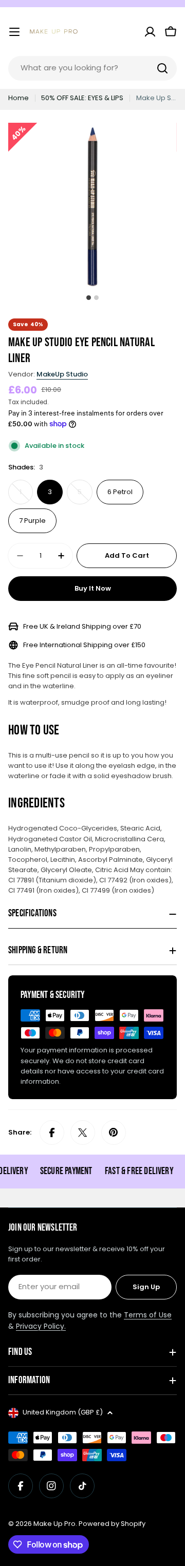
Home (18, 98)
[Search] (162, 68)
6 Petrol (120, 492)
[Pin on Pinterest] (113, 1132)
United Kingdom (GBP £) (63, 1412)
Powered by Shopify (112, 1524)
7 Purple (32, 520)
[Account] (150, 32)
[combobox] (92, 68)
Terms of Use (148, 1315)
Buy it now (93, 588)
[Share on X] (82, 1132)
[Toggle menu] (14, 32)
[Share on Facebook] (52, 1132)
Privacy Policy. (41, 1326)
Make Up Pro (54, 1524)
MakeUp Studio (62, 374)
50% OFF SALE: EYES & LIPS (82, 98)
